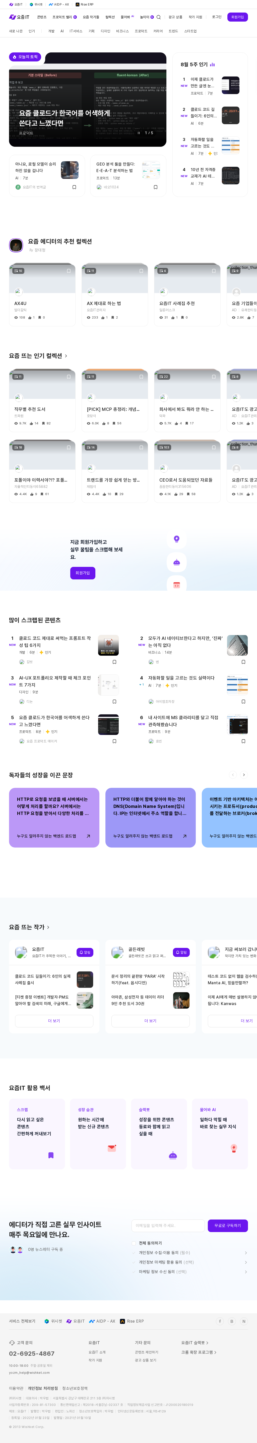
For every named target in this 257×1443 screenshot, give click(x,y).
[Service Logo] (19, 17)
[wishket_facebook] (220, 1321)
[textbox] (168, 1226)
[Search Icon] (159, 17)
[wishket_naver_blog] (244, 1321)
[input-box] (168, 1226)
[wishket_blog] (232, 1321)
